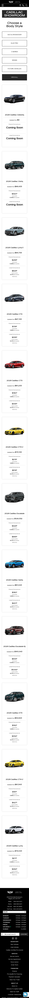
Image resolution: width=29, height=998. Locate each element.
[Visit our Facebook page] (13, 938)
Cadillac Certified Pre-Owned (14, 950)
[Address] (20, 5)
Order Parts (14, 965)
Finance (14, 971)
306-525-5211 (17, 901)
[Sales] (23, 5)
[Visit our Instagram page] (16, 938)
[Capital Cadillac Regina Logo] (14, 2)
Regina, (10, 898)
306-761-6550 (17, 906)
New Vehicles (14, 944)
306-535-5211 (17, 904)
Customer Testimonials (14, 994)
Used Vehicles (14, 947)
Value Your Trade (14, 979)
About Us (14, 986)
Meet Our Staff (14, 991)
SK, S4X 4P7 (17, 898)
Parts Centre (14, 962)
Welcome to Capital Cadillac (14, 989)
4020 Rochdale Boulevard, (14, 897)
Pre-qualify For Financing (14, 974)
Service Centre (14, 956)
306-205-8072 (17, 909)
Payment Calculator (14, 977)
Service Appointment (14, 959)
